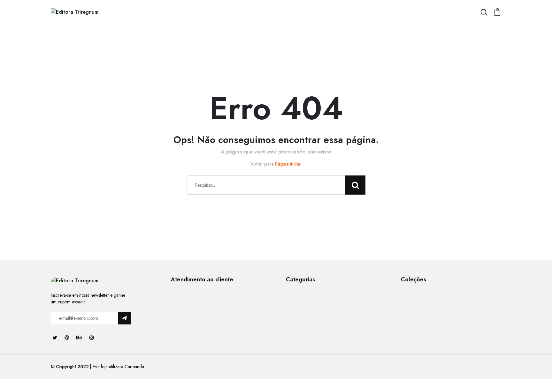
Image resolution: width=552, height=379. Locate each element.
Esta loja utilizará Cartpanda (118, 366)
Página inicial (288, 164)
